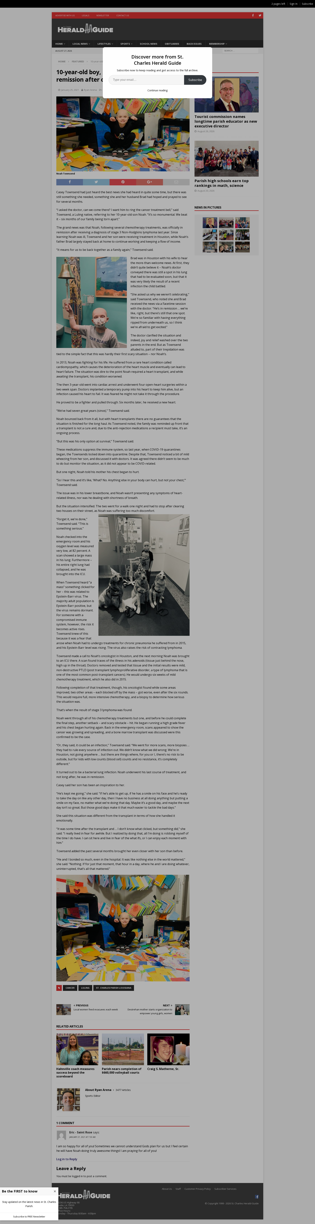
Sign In (294, 3)
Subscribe (195, 80)
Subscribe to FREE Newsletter (29, 1216)
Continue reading (157, 90)
